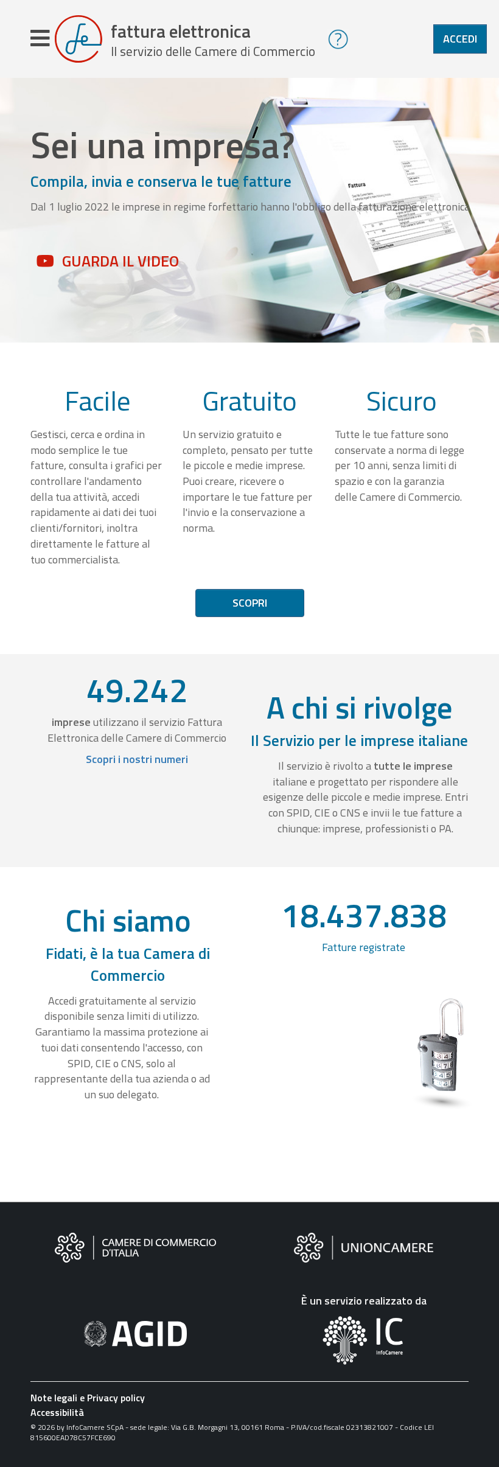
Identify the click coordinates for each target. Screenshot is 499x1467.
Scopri (249, 602)
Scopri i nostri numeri (137, 759)
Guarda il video (120, 261)
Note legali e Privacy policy (87, 1397)
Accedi (460, 38)
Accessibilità (57, 1412)
